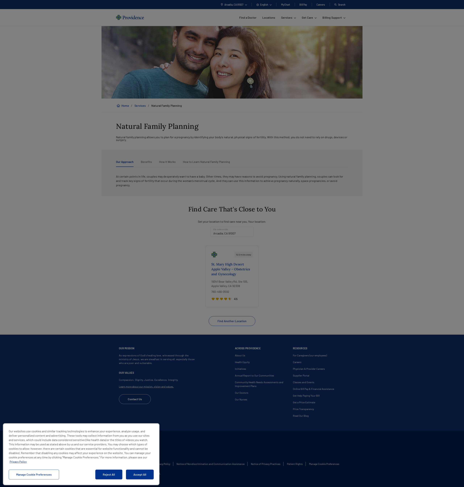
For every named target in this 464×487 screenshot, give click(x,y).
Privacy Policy (18, 461)
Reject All (109, 474)
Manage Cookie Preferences (34, 474)
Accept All (139, 474)
